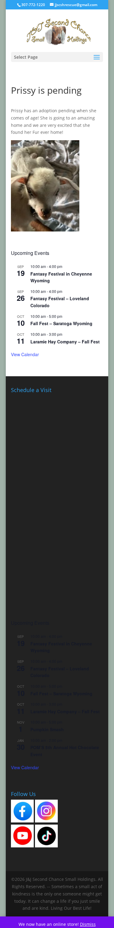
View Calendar (25, 354)
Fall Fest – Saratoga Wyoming (61, 323)
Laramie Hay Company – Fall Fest (65, 342)
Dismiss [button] (88, 924)
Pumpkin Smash (47, 729)
